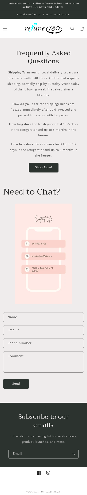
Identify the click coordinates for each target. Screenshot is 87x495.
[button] (5, 28)
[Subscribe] (73, 454)
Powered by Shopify (52, 492)
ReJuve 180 (38, 492)
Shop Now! (43, 167)
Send (16, 383)
